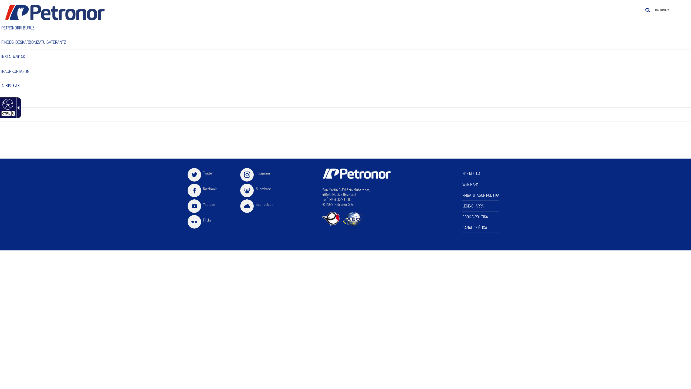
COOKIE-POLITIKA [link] (475, 216)
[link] (57, 12)
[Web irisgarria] (7, 104)
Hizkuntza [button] (662, 10)
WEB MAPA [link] (470, 184)
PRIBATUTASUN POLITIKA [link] (480, 195)
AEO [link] (353, 219)
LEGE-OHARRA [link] (473, 206)
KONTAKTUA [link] (471, 173)
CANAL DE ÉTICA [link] (474, 227)
